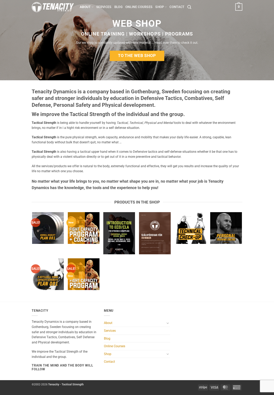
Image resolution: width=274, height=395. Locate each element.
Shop (159, 7)
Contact (176, 7)
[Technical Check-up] (190, 228)
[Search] (189, 7)
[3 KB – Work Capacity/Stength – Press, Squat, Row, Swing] (48, 274)
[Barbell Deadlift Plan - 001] (48, 228)
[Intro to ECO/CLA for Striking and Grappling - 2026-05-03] (119, 233)
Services (104, 7)
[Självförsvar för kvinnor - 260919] (155, 233)
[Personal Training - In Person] (226, 228)
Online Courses (138, 7)
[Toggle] (167, 323)
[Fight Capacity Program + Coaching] (83, 228)
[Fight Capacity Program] (83, 274)
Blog (118, 7)
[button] (238, 7)
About (85, 7)
